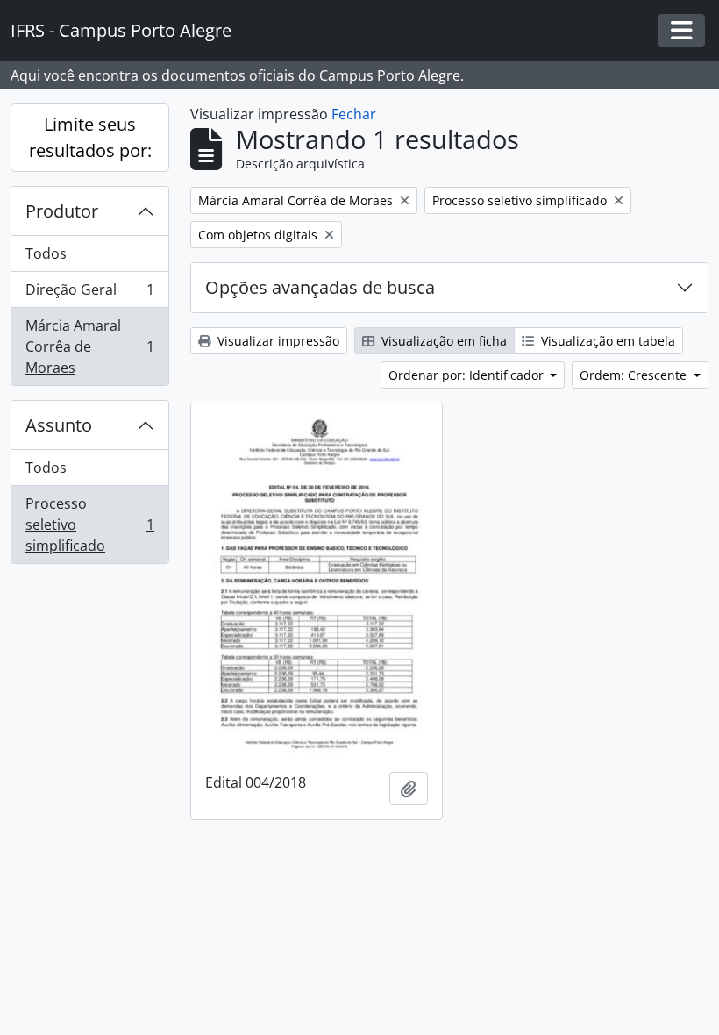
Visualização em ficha (442, 340)
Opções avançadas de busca (320, 287)
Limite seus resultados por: (90, 137)
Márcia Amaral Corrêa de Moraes (89, 346)
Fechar (353, 114)
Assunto (58, 425)
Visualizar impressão (276, 340)
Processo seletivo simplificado (89, 524)
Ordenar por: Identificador (467, 375)
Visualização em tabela (606, 340)
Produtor (61, 211)
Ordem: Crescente (635, 375)
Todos (46, 253)
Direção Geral (89, 294)
